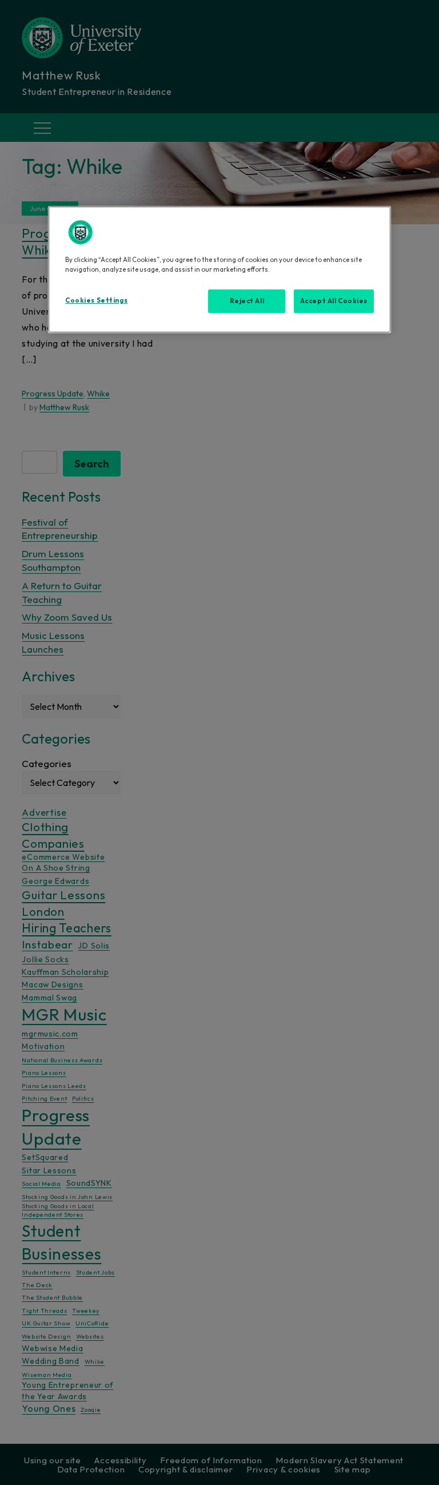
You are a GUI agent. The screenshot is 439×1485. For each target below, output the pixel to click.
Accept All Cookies (334, 301)
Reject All (247, 301)
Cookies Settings (96, 300)
